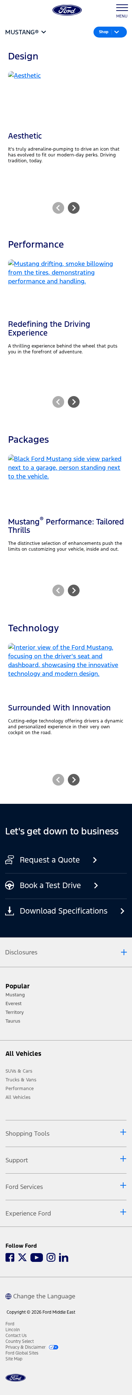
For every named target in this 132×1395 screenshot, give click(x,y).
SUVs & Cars (19, 1071)
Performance (20, 1089)
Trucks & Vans (21, 1080)
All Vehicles (18, 1097)
